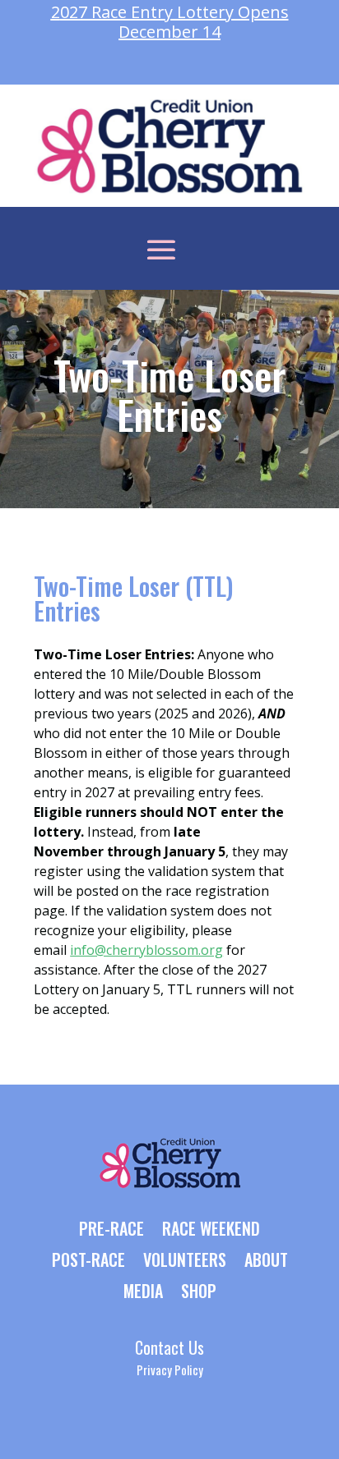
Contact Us (169, 1347)
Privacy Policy (170, 1369)
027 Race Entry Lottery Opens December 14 (170, 22)
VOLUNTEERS (184, 1261)
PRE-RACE (111, 1230)
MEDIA (143, 1292)
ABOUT (266, 1261)
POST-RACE (88, 1261)
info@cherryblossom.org (146, 950)
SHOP (198, 1292)
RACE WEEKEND (211, 1230)
